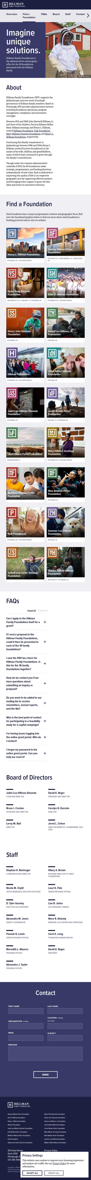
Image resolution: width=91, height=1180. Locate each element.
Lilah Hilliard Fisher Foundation (17, 1132)
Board (56, 14)
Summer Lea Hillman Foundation (54, 1139)
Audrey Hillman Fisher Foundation (18, 1114)
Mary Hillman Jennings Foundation (23, 133)
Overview (11, 14)
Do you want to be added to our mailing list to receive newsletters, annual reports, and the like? (24, 703)
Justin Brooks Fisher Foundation (54, 1128)
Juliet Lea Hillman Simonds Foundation (20, 1128)
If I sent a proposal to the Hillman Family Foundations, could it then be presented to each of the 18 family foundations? (22, 641)
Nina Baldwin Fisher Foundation (54, 1135)
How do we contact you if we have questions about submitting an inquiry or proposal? (22, 683)
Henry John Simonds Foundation (54, 1117)
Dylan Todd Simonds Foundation (54, 1114)
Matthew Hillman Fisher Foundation (19, 1135)
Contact (80, 14)
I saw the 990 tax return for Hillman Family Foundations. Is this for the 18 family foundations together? (23, 663)
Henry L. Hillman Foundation (17, 1121)
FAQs (44, 14)
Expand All (31, 610)
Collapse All (43, 610)
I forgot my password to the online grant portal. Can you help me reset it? (21, 753)
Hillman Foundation (23, 130)
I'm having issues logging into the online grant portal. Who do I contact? (23, 737)
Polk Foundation (42, 130)
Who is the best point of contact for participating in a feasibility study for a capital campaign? (23, 721)
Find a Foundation (29, 15)
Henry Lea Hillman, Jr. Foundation (55, 1121)
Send (45, 1074)
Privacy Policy (51, 1150)
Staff (68, 14)
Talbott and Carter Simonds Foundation (20, 1142)
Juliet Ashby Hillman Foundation (54, 1125)
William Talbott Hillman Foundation (55, 1142)
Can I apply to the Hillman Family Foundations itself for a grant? (23, 622)
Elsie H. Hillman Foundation (16, 1117)
